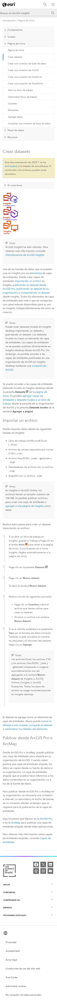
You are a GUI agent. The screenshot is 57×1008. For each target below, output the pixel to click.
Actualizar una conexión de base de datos (29, 123)
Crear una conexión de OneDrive (25, 77)
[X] (43, 864)
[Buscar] (45, 4)
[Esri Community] (36, 871)
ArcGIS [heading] (6, 884)
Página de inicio (26, 20)
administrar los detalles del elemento (26, 729)
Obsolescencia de (24, 254)
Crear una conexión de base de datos (27, 63)
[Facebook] (36, 864)
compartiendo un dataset (35, 292)
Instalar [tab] (12, 36)
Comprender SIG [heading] (11, 900)
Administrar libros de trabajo (22, 97)
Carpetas (12, 103)
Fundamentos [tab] (15, 29)
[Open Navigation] (53, 4)
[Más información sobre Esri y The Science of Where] (9, 871)
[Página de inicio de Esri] (9, 4)
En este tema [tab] (15, 185)
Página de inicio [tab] (16, 43)
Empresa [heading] (7, 907)
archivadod (11, 166)
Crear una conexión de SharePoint (25, 83)
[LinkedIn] (50, 864)
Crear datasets (15, 57)
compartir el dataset (40, 725)
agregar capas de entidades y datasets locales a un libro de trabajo (26, 399)
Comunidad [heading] (9, 892)
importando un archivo (28, 281)
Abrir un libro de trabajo (20, 90)
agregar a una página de (24, 505)
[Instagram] (43, 871)
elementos (36, 273)
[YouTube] (50, 871)
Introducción (9, 20)
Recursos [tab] (13, 137)
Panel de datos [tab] (16, 130)
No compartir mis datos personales (23, 995)
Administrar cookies (16, 986)
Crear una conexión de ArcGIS (23, 70)
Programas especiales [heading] (14, 915)
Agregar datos (15, 117)
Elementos (13, 110)
